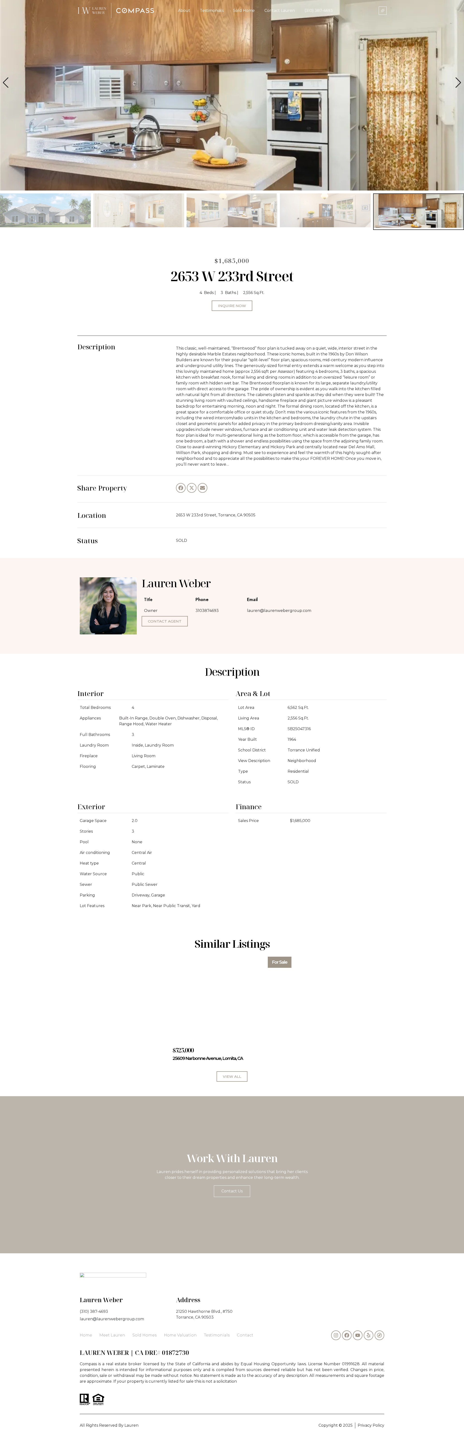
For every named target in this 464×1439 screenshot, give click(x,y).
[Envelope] (202, 488)
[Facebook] (181, 488)
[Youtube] (357, 1335)
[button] (458, 82)
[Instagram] (336, 1335)
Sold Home (244, 10)
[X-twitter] (191, 488)
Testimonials (212, 10)
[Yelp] (368, 1335)
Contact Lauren (279, 10)
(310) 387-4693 (318, 10)
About (184, 10)
